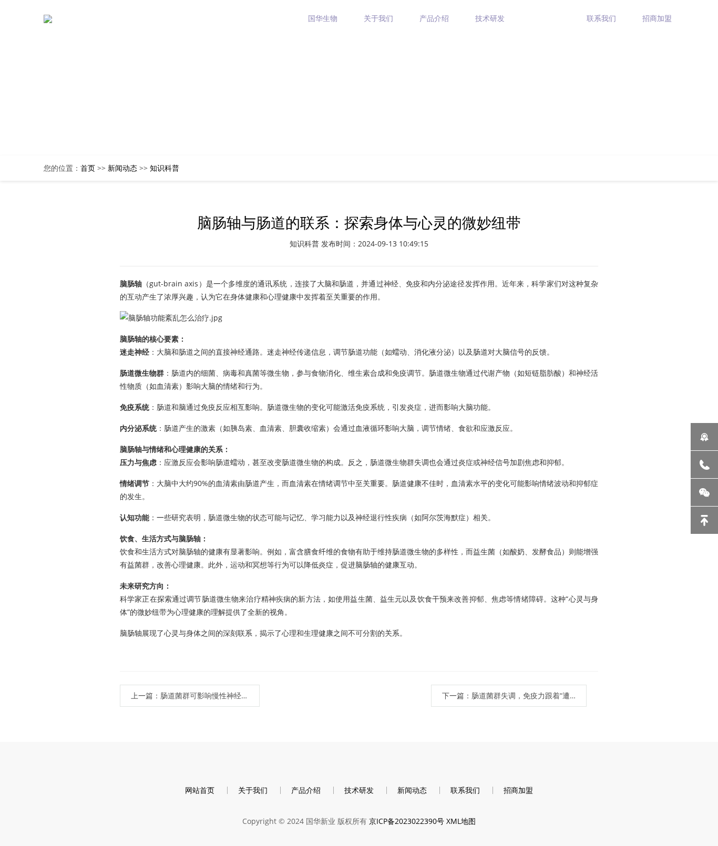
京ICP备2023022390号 (406, 821)
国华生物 (322, 18)
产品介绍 (434, 18)
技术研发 (490, 18)
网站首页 (199, 790)
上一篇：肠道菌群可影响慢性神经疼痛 (193, 695)
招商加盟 (657, 18)
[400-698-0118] (704, 464)
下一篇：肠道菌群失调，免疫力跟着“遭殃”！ (514, 695)
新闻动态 (545, 18)
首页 (87, 168)
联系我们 (601, 18)
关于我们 (378, 18)
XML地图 (461, 821)
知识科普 (164, 168)
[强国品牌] (704, 436)
